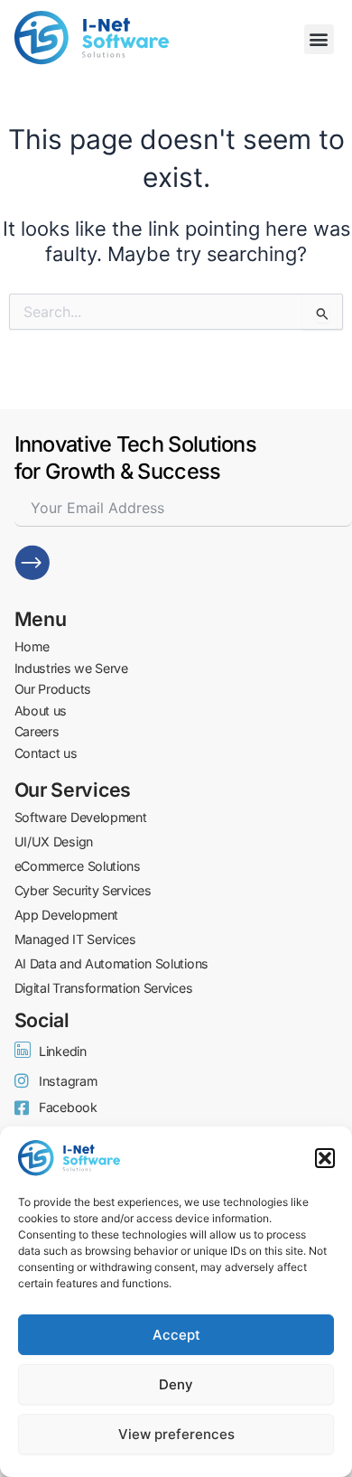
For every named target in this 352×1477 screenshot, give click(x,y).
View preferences (176, 1434)
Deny (176, 1384)
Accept (176, 1334)
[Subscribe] (32, 563)
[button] (325, 1158)
